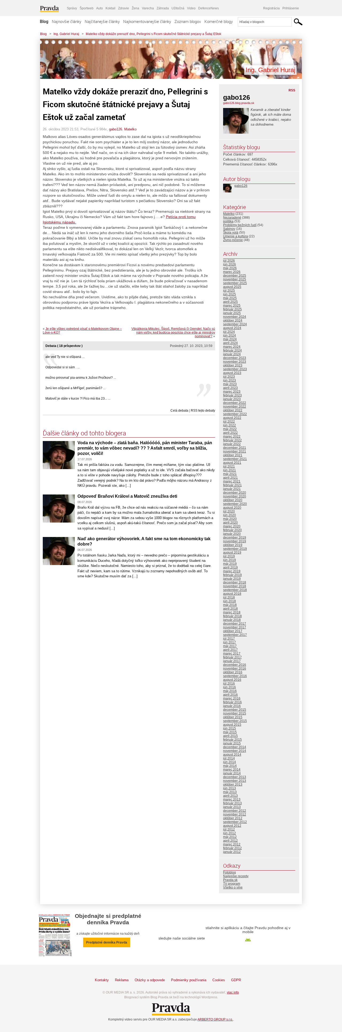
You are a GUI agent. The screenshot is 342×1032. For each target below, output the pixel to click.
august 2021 (232, 463)
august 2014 (232, 754)
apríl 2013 (230, 796)
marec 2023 (231, 391)
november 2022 (234, 406)
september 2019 (235, 549)
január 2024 (232, 354)
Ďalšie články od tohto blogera (84, 433)
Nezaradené (232, 217)
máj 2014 (230, 766)
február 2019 (232, 575)
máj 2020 (230, 519)
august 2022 (232, 418)
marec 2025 (231, 305)
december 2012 (234, 811)
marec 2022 (231, 436)
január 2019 (232, 579)
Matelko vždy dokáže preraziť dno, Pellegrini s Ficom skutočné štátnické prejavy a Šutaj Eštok (153, 34)
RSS (292, 90)
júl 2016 (229, 683)
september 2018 (235, 590)
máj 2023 (230, 384)
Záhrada (163, 8)
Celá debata (179, 410)
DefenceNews (208, 8)
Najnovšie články (66, 21)
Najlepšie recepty (235, 876)
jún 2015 (229, 728)
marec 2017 (231, 653)
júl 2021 (229, 466)
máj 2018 (230, 605)
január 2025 (232, 313)
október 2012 (232, 818)
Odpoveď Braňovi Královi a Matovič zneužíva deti (127, 496)
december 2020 (234, 492)
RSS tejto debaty (203, 410)
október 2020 (232, 500)
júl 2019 (229, 556)
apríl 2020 (230, 522)
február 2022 (232, 440)
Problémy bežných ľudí (239, 225)
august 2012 (232, 826)
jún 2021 (229, 470)
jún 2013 (229, 788)
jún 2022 (229, 425)
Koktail (110, 8)
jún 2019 (229, 560)
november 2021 (234, 451)
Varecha (148, 8)
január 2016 (232, 706)
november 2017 (234, 627)
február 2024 (232, 350)
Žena (135, 8)
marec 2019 (231, 571)
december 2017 (234, 623)
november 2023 (234, 362)
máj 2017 (230, 646)
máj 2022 (230, 429)
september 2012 (235, 822)
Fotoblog (229, 872)
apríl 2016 (230, 695)
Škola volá (230, 232)
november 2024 (234, 317)
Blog (44, 21)
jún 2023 (229, 380)
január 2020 (232, 534)
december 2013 (234, 777)
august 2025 (232, 287)
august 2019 (232, 552)
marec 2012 (231, 844)
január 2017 (232, 661)
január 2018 (232, 620)
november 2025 (234, 279)
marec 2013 (231, 799)
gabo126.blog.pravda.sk (238, 103)
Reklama (122, 980)
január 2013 (232, 807)
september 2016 (235, 676)
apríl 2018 (230, 608)
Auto (99, 8)
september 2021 (235, 459)
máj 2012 (230, 837)
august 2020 (232, 507)
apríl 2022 (230, 433)
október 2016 (232, 672)
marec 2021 (231, 481)
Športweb (87, 8)
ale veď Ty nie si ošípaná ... (64, 357)
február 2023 (232, 395)
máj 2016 (230, 691)
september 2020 (235, 504)
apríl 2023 (230, 388)
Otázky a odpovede (150, 980)
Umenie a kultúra (235, 236)
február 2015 (232, 739)
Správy (72, 8)
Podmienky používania (188, 980)
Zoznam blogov (187, 21)
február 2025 (232, 309)
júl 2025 (229, 290)
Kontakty (102, 980)
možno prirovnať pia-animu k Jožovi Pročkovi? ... (80, 378)
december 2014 (234, 747)
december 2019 (234, 537)
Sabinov (229, 229)
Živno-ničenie (233, 240)
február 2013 (232, 803)
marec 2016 (231, 698)
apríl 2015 (230, 736)
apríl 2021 (230, 478)
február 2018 (232, 616)
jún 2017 (229, 642)
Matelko (130, 129)
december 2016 (234, 665)
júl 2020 (229, 511)
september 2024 (235, 324)
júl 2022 (229, 421)
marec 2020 (231, 526)
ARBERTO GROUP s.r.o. (215, 1019)
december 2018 (234, 582)
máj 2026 (230, 268)
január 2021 (232, 489)
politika (228, 221)
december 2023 (234, 358)
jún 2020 (229, 515)
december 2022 (234, 403)
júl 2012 (229, 829)
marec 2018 (231, 612)
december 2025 (234, 275)
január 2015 (232, 743)
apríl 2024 (230, 343)
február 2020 (232, 530)
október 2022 (232, 410)
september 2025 (235, 283)
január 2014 (232, 773)
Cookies (218, 980)
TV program (231, 884)
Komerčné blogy (218, 21)
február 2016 (232, 702)
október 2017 (232, 631)
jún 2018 (229, 601)
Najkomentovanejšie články (147, 21)
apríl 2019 (230, 567)
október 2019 (232, 545)
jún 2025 (229, 294)
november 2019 (234, 541)
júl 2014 (229, 758)
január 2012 (232, 852)
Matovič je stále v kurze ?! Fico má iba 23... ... (77, 398)
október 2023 (232, 365)
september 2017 (235, 635)
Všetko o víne (233, 887)
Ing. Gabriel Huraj (66, 34)
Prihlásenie (290, 8)
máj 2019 (230, 564)
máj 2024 (230, 339)
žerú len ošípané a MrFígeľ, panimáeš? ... (75, 388)
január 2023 (232, 399)
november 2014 (234, 751)
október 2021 (232, 455)
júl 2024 (229, 332)
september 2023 (235, 369)
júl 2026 (229, 260)
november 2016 (234, 668)
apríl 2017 (230, 650)
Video (191, 8)
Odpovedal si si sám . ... (62, 367)
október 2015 (232, 717)
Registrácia (271, 8)
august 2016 (232, 680)
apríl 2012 (230, 840)
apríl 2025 (230, 302)
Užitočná (178, 8)
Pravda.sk (230, 880)
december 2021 (234, 448)
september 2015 (235, 721)
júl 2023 (229, 376)
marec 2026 (231, 272)
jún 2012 (229, 833)
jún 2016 (229, 687)
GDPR (236, 980)
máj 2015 (230, 732)
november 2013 (234, 781)
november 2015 (234, 713)
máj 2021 (230, 474)
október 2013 (232, 784)
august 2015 (232, 724)
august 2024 (232, 328)
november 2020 (234, 496)
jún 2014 (229, 762)
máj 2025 (230, 298)
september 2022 (235, 414)
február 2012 (232, 848)
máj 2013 (230, 792)
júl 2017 (229, 638)
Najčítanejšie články (102, 21)
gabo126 (115, 129)
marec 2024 (231, 347)
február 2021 (232, 485)
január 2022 (232, 444)
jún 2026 (229, 264)
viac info (233, 992)
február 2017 (232, 657)
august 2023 (232, 373)
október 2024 (232, 320)
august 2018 (232, 594)
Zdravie (123, 8)
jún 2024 (229, 335)
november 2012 (234, 814)
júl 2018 (229, 597)
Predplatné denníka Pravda (106, 942)
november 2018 (234, 586)
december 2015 (234, 710)
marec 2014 (231, 769)
